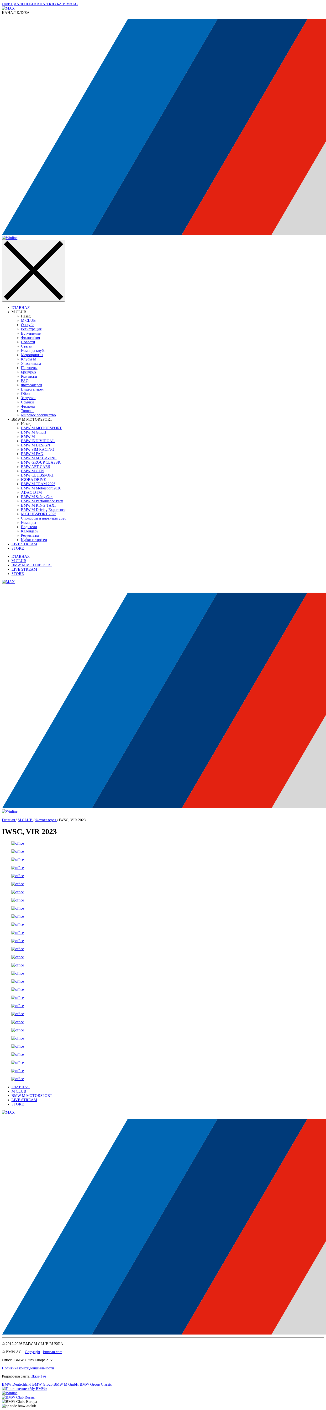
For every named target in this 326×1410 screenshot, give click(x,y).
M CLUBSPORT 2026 (38, 514)
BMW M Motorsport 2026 (41, 488)
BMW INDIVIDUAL (38, 441)
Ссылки (27, 402)
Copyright (32, 1352)
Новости (28, 342)
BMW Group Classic (96, 1384)
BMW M (28, 436)
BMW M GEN (32, 471)
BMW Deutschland (16, 1384)
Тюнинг (27, 411)
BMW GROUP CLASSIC (41, 462)
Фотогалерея (31, 385)
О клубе (27, 325)
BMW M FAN (32, 454)
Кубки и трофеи (34, 540)
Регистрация (31, 329)
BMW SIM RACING (37, 449)
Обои (25, 393)
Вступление (31, 333)
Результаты (30, 535)
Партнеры (29, 368)
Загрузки (28, 398)
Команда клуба (33, 350)
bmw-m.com (52, 1352)
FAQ (25, 381)
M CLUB (28, 320)
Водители (29, 527)
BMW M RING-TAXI (38, 505)
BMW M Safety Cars (37, 497)
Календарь (29, 531)
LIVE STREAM (24, 544)
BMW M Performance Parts (42, 501)
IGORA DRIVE (33, 479)
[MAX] (8, 582)
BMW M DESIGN (35, 445)
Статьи (26, 346)
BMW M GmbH (33, 432)
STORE (17, 548)
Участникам (31, 363)
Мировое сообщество (38, 415)
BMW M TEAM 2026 (38, 484)
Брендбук (28, 372)
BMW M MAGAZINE (39, 458)
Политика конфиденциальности (28, 1368)
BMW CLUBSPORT (37, 475)
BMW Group (42, 1384)
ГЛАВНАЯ (20, 308)
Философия (30, 338)
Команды (28, 522)
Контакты (29, 376)
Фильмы (28, 406)
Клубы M (28, 359)
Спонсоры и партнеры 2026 (43, 518)
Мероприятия (32, 355)
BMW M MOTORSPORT (41, 428)
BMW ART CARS (35, 467)
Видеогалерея (32, 389)
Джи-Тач (39, 1376)
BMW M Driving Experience (43, 510)
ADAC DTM (31, 492)
